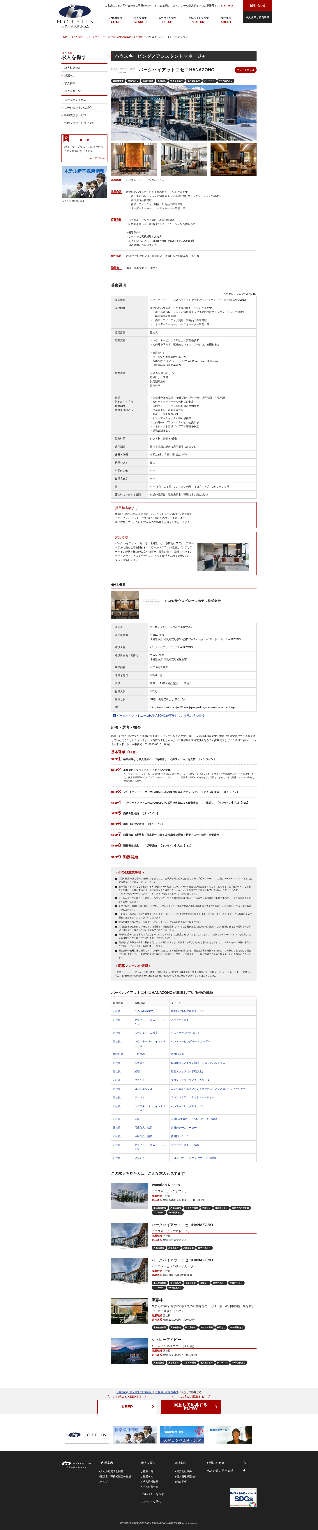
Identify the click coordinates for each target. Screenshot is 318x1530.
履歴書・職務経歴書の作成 (115, 1476)
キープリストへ (97, 158)
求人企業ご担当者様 (257, 17)
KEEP (127, 1406)
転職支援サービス (75, 115)
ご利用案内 (115, 17)
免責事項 (181, 1481)
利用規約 (121, 1392)
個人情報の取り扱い (141, 1392)
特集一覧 (148, 1471)
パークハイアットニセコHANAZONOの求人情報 (115, 36)
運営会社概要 (184, 1471)
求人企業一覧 (72, 90)
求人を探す (140, 17)
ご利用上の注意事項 (166, 1392)
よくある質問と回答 (111, 1471)
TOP (64, 36)
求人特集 (69, 83)
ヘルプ (104, 1481)
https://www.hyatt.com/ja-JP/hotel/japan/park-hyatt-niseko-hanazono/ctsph (193, 707)
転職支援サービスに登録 (79, 123)
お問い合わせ (216, 1462)
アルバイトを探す (198, 17)
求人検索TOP (72, 67)
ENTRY (190, 1406)
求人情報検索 (150, 1481)
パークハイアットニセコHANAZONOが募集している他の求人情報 (160, 715)
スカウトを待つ (167, 17)
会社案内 (226, 17)
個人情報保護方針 (186, 1476)
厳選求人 (69, 75)
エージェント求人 (75, 99)
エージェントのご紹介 (78, 107)
